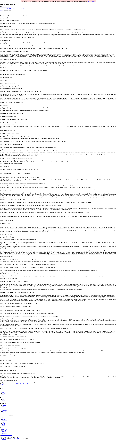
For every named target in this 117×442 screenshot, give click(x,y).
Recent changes (4, 410)
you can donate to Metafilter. (91, 1)
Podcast (3, 386)
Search (1, 413)
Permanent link (4, 432)
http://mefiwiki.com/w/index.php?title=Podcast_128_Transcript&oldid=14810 (16, 383)
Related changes (4, 430)
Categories (1, 384)
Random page (4, 411)
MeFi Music (4, 421)
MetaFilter (3, 419)
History (3, 395)
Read (3, 394)
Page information (4, 433)
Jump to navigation (3, 7)
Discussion (3, 393)
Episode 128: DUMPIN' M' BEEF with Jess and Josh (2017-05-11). (15, 8)
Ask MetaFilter (4, 420)
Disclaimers (4, 440)
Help (3, 412)
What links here (4, 429)
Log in (3, 406)
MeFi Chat (3, 425)
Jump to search (8, 7)
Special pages (4, 431)
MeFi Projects (4, 422)
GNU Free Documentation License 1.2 (15, 438)
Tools (3, 401)
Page (3, 392)
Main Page (3, 409)
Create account (4, 405)
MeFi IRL (3, 424)
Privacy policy (4, 439)
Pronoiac (1, 10)
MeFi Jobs (3, 423)
